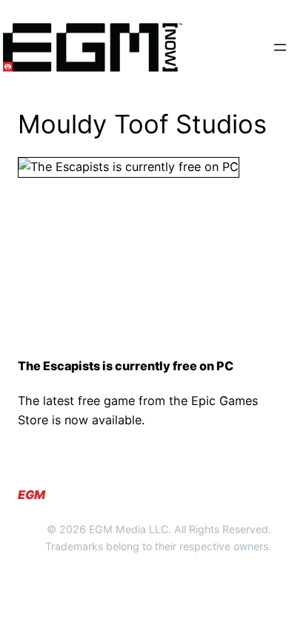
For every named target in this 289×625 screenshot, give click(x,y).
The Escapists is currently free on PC (125, 366)
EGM (31, 494)
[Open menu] (280, 47)
